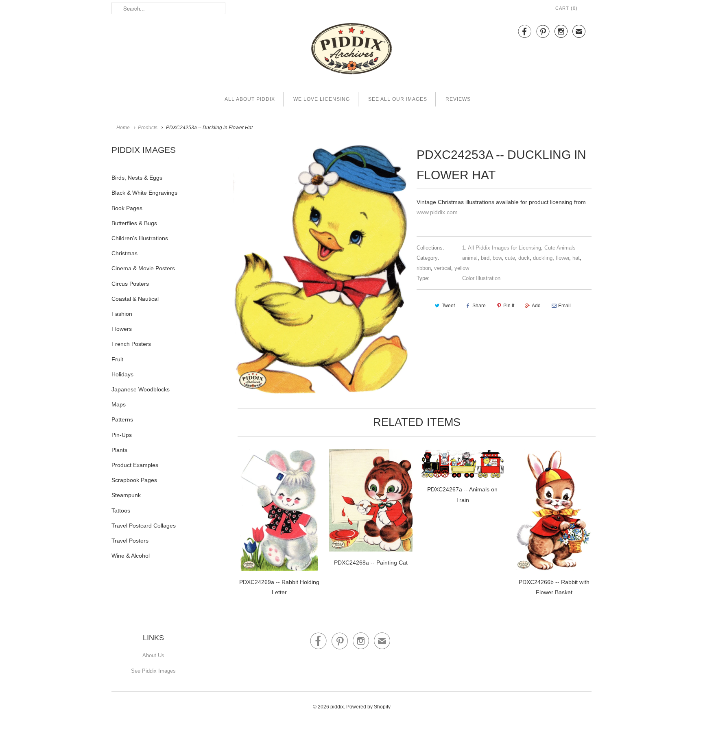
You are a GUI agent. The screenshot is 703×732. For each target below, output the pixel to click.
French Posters (131, 344)
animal (470, 258)
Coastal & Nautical (135, 298)
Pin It (508, 305)
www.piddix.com (437, 212)
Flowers (121, 329)
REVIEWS (458, 99)
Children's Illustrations (139, 238)
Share (479, 305)
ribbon (424, 268)
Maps (118, 404)
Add (536, 305)
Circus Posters (130, 283)
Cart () (566, 8)
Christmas (124, 253)
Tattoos (120, 510)
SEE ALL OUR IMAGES (397, 99)
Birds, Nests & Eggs (136, 177)
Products (147, 127)
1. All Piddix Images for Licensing (501, 248)
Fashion (121, 314)
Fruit (117, 359)
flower (562, 258)
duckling (542, 258)
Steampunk (126, 495)
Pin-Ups (121, 435)
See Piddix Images (153, 671)
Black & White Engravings (144, 192)
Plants (119, 450)
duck (524, 258)
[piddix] (351, 50)
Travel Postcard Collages (143, 525)
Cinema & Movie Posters (143, 268)
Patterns (122, 419)
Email (564, 305)
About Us (153, 655)
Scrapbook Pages (134, 480)
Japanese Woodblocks (140, 389)
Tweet (448, 305)
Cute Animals (560, 248)
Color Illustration (481, 278)
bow (497, 258)
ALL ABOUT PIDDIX (250, 99)
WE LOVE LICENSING (321, 99)
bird (485, 258)
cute (510, 258)
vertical (442, 268)
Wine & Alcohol (130, 555)
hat (576, 258)
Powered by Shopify (368, 707)
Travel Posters (129, 540)
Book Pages (126, 208)
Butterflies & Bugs (134, 223)
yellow (461, 268)
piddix (337, 707)
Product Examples (134, 465)
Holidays (122, 374)
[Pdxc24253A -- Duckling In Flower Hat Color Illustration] (321, 269)
